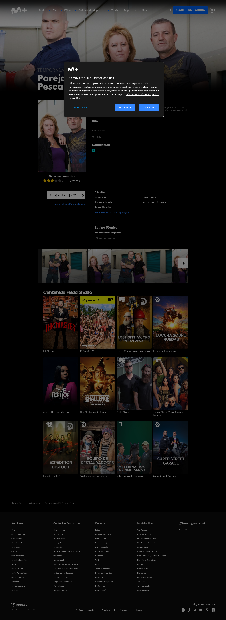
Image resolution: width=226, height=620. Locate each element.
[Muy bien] (59, 180)
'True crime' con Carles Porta (65, 569)
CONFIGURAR (79, 107)
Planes (140, 564)
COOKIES (138, 610)
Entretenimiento (18, 586)
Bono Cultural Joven (145, 577)
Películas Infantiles (19, 560)
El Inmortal (57, 547)
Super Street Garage (164, 476)
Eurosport (99, 577)
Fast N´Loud (123, 412)
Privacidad (123, 610)
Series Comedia (17, 577)
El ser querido (59, 530)
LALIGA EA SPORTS (102, 538)
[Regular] (52, 180)
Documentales (17, 582)
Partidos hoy (100, 586)
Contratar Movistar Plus (147, 551)
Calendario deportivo (92, 10)
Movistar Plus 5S (60, 590)
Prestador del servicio (85, 610)
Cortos (14, 551)
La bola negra (59, 534)
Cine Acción (16, 547)
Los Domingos (59, 538)
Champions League (103, 534)
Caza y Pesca (58, 586)
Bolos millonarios (103, 207)
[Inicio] (19, 10)
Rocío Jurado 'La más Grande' (65, 564)
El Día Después (101, 547)
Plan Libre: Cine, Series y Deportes (151, 556)
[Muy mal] (45, 180)
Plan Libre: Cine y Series (147, 560)
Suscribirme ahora (190, 10)
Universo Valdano (102, 551)
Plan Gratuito (142, 569)
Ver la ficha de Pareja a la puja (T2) (112, 212)
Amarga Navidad (60, 543)
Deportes (130, 10)
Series (42, 10)
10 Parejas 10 (87, 351)
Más (144, 10)
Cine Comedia (17, 543)
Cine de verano (17, 556)
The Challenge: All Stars (93, 412)
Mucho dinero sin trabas (154, 202)
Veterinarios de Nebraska (131, 476)
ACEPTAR (149, 107)
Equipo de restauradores (93, 476)
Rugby (97, 564)
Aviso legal (106, 610)
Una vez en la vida (103, 202)
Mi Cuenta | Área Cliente (147, 538)
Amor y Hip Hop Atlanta (56, 412)
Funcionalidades (144, 534)
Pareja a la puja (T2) (64, 195)
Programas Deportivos (62, 582)
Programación (101, 590)
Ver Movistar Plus (144, 530)
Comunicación (143, 590)
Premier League (102, 543)
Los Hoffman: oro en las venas (133, 351)
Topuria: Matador (102, 569)
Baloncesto (100, 556)
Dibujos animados (60, 577)
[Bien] (56, 180)
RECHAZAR (125, 107)
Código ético (142, 547)
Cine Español (16, 538)
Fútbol (68, 10)
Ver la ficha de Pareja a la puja (70, 204)
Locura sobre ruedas (164, 351)
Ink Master (49, 351)
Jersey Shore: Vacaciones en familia (168, 413)
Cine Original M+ (18, 534)
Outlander (57, 556)
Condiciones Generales (147, 543)
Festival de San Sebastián (63, 573)
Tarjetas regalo (143, 586)
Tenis (114, 10)
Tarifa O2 (141, 582)
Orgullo (14, 590)
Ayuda (186, 529)
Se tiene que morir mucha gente (66, 551)
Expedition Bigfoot (53, 476)
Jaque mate (100, 197)
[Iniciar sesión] (212, 10)
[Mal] (48, 180)
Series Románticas (19, 573)
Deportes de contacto (104, 573)
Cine (55, 10)
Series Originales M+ (19, 569)
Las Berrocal (58, 560)
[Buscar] (170, 10)
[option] (65, 266)
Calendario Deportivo (104, 582)
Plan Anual (141, 573)
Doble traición (149, 197)
